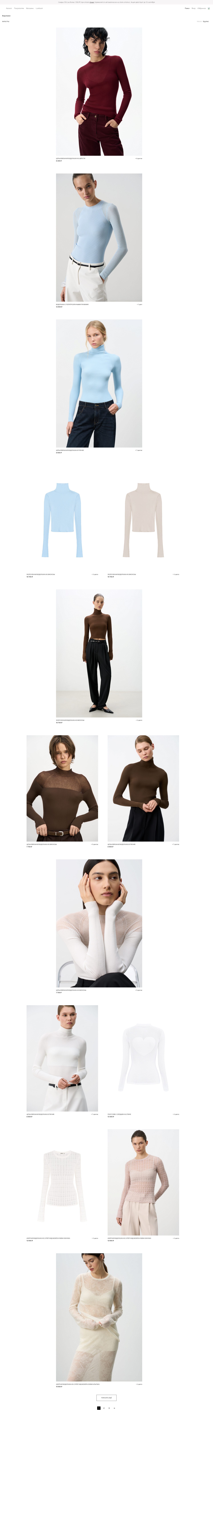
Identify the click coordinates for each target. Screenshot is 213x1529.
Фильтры (5, 21)
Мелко (199, 21)
